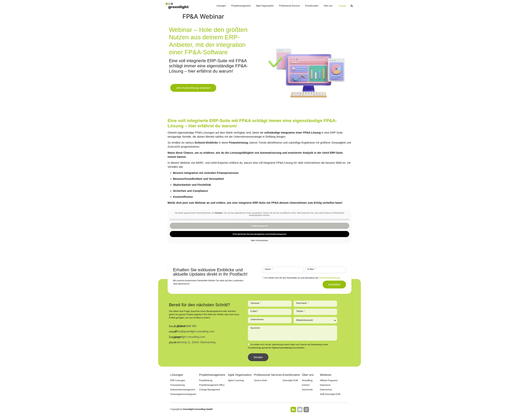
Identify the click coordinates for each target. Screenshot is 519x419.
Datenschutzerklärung (329, 278)
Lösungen (221, 6)
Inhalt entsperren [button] (259, 226)
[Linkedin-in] (293, 409)
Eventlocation (311, 6)
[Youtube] (299, 409)
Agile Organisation (265, 6)
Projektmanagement (241, 6)
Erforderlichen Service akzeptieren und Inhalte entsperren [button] (259, 234)
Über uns (328, 6)
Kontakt (342, 6)
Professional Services (289, 6)
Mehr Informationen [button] (259, 240)
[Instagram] (306, 409)
